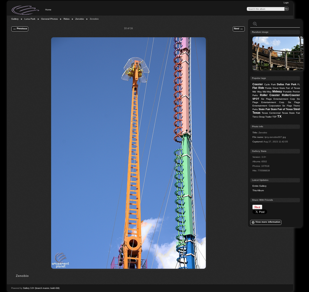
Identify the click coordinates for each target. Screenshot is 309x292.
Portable (287, 91)
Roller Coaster (270, 95)
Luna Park (29, 19)
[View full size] (128, 153)
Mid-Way (267, 91)
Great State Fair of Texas (286, 88)
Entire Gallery (259, 186)
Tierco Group (258, 117)
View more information (267, 222)
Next (236, 28)
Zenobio (79, 19)
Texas (256, 112)
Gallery (15, 19)
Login (286, 3)
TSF (274, 116)
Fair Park (290, 84)
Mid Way (256, 91)
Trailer (268, 116)
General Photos (49, 19)
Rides (66, 19)
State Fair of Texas (282, 109)
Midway (277, 91)
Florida (268, 88)
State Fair (264, 109)
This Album (258, 190)
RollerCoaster (291, 95)
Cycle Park (270, 84)
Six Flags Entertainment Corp (278, 99)
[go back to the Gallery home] (25, 10)
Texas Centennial (271, 113)
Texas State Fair (291, 113)
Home (48, 9)
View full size (254, 23)
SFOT (255, 98)
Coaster (257, 84)
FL (298, 84)
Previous (22, 28)
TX (279, 116)
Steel (296, 109)
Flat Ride (258, 87)
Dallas (280, 84)
